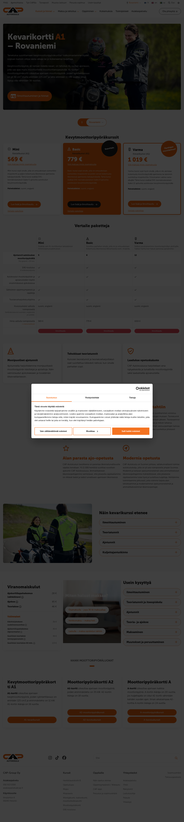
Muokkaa (90, 431)
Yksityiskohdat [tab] (92, 397)
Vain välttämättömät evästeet (53, 431)
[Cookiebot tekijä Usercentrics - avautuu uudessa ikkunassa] (138, 389)
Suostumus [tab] (51, 397)
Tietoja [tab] (132, 397)
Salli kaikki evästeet (131, 431)
